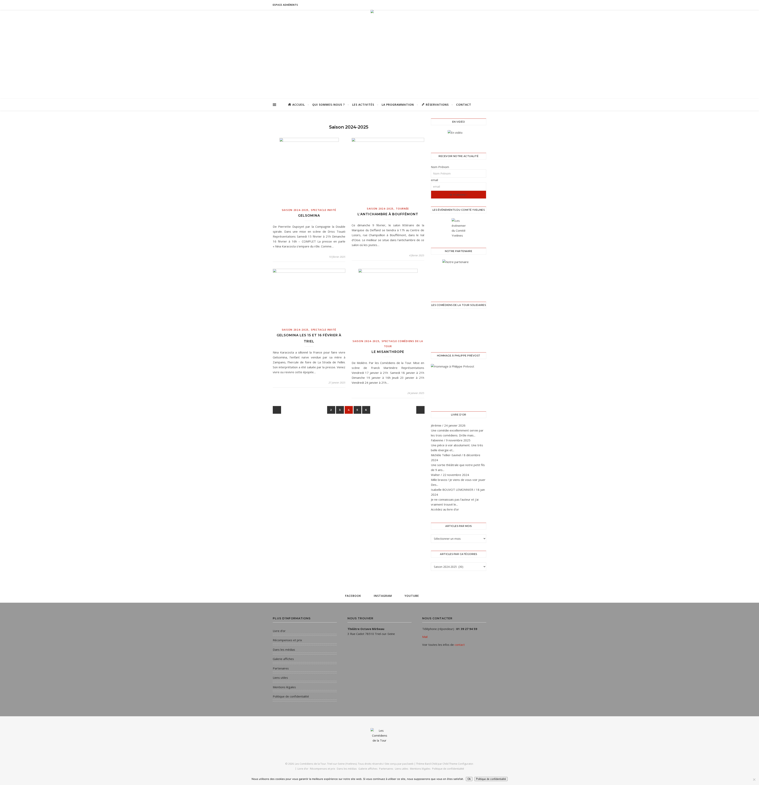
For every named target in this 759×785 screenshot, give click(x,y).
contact (460, 645)
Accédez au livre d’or (445, 509)
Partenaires (281, 668)
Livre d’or (279, 631)
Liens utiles (280, 678)
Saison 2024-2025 (295, 210)
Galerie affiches (283, 659)
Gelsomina (309, 215)
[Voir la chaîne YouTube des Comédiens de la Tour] (458, 136)
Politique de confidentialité (291, 696)
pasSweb (407, 763)
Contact (463, 104)
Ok (469, 778)
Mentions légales (284, 687)
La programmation (398, 104)
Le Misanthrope (388, 352)
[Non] (754, 779)
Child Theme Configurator (458, 763)
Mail (425, 637)
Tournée (402, 208)
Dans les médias (284, 650)
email (434, 180)
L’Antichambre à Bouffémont (388, 214)
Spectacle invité (323, 210)
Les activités (363, 104)
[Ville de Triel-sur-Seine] (458, 275)
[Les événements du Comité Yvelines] (458, 228)
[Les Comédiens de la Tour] (379, 85)
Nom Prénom (440, 167)
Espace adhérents (285, 5)
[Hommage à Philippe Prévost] (458, 382)
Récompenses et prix (287, 640)
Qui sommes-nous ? (328, 104)
